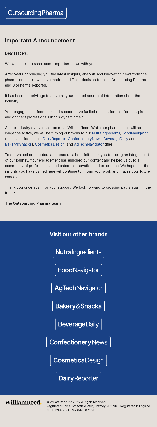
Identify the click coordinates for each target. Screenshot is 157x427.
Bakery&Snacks (18, 144)
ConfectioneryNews (84, 139)
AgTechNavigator (89, 144)
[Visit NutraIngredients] (78, 252)
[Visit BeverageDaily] (78, 324)
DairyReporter (54, 139)
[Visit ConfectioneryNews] (78, 342)
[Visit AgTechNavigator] (78, 288)
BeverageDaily (115, 139)
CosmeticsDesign (50, 144)
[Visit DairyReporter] (78, 378)
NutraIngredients (106, 133)
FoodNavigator (135, 133)
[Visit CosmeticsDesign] (78, 360)
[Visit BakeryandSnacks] (78, 306)
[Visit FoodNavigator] (78, 270)
